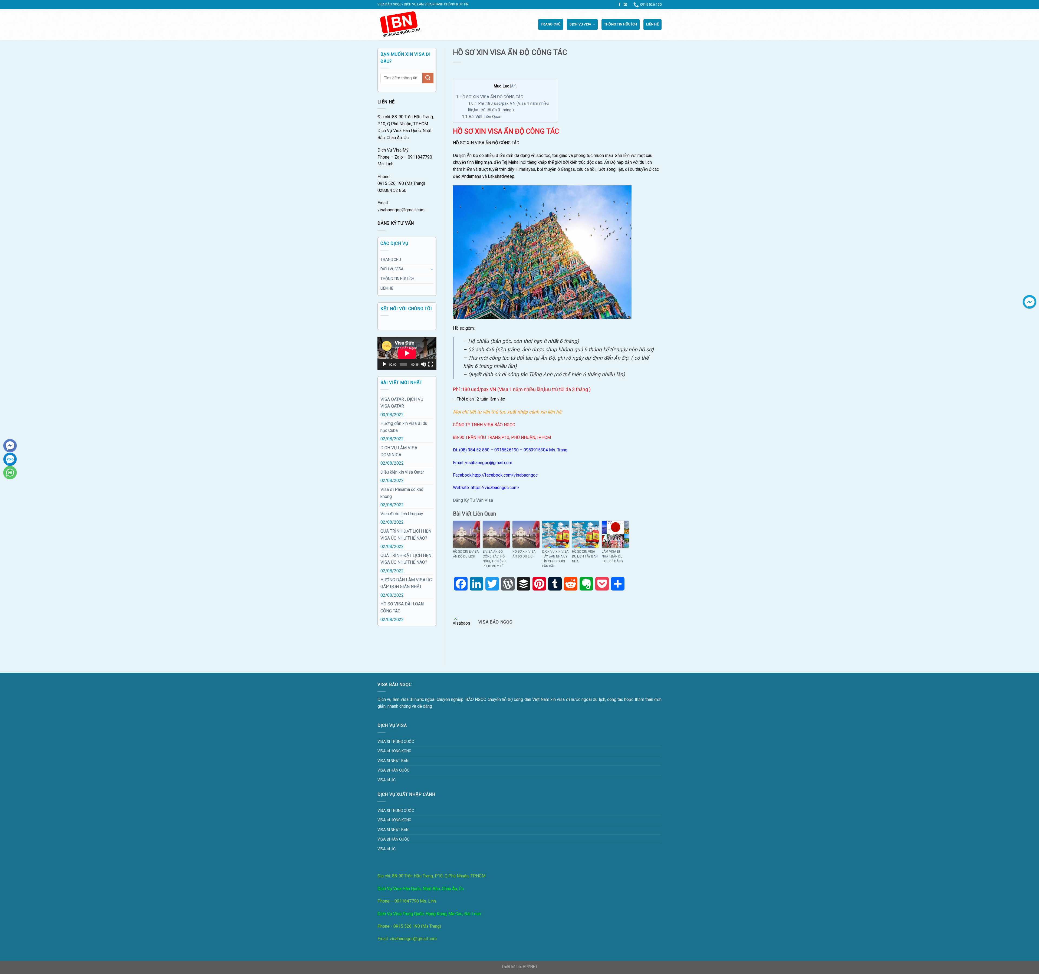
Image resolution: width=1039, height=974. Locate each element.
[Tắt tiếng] (423, 364)
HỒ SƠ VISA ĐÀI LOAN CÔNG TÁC (402, 607)
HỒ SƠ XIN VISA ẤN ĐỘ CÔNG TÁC (489, 96)
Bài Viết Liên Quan (481, 116)
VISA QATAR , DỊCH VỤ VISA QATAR (401, 403)
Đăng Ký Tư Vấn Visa (473, 500)
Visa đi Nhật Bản (393, 761)
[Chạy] (384, 364)
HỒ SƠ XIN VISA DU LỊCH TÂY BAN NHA (585, 556)
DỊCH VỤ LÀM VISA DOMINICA (398, 451)
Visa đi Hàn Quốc (393, 770)
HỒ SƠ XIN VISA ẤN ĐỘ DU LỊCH (523, 554)
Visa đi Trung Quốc (395, 741)
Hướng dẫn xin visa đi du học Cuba (403, 427)
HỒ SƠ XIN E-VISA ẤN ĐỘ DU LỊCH (466, 554)
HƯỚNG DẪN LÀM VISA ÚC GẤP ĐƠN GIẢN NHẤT (406, 583)
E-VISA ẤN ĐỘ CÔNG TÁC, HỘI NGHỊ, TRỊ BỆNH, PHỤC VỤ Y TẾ (495, 559)
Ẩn (513, 86)
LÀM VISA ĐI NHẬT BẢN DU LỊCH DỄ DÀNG (612, 556)
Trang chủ (550, 24)
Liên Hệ (652, 24)
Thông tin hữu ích (620, 24)
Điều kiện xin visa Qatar (402, 472)
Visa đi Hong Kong (394, 751)
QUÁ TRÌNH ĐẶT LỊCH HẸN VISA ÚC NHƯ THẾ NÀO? (405, 535)
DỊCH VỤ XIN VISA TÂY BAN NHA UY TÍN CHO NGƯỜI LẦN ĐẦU (555, 559)
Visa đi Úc (386, 780)
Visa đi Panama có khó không (401, 493)
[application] (406, 353)
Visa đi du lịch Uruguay (401, 513)
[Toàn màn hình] (430, 364)
